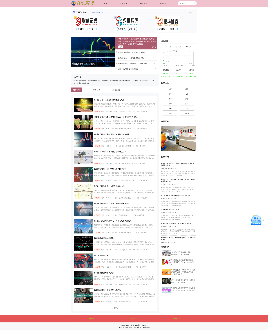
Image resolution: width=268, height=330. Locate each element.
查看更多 (115, 308)
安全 (186, 104)
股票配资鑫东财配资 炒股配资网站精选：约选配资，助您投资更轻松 (143, 52)
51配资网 (123, 3)
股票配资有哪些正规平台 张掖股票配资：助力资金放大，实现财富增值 (183, 290)
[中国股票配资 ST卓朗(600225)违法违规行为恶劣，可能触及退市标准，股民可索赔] (166, 272)
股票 (186, 89)
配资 (170, 89)
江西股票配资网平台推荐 (104, 272)
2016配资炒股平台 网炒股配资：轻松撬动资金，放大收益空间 (183, 253)
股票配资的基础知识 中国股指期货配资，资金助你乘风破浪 (178, 233)
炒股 (186, 99)
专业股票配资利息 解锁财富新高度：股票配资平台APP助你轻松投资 (183, 262)
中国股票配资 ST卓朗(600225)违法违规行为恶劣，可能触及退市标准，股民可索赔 (183, 272)
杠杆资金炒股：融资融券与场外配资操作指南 (136, 38)
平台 (170, 113)
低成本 (187, 113)
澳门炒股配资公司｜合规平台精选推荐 (109, 186)
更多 (191, 12)
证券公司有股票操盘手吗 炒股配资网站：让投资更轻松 (183, 281)
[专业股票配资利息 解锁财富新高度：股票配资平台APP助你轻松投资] (166, 262)
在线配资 (163, 3)
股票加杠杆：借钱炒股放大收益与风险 (109, 99)
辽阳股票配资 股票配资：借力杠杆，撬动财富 (176, 218)
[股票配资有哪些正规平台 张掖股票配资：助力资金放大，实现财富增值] (166, 290)
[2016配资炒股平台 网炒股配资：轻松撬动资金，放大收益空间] (166, 253)
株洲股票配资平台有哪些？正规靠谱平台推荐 (112, 134)
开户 (170, 104)
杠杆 (120, 47)
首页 (105, 3)
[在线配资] (83, 3)
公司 (170, 94)
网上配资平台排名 (101, 255)
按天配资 (143, 3)
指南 (170, 99)
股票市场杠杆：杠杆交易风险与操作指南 (110, 168)
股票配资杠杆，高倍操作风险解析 (107, 290)
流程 (170, 109)
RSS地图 (137, 325)
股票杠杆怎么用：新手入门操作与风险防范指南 (113, 220)
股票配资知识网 (139, 327)
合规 (186, 94)
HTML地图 (144, 325)
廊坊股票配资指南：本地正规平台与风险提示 (112, 203)
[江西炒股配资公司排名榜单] (93, 51)
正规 (186, 109)
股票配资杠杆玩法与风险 (104, 238)
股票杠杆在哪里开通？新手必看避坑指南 (110, 151)
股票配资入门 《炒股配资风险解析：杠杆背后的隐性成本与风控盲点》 (144, 58)
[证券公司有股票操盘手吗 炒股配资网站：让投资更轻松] (166, 281)
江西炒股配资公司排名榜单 (83, 64)
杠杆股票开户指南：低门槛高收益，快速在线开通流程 (115, 117)
